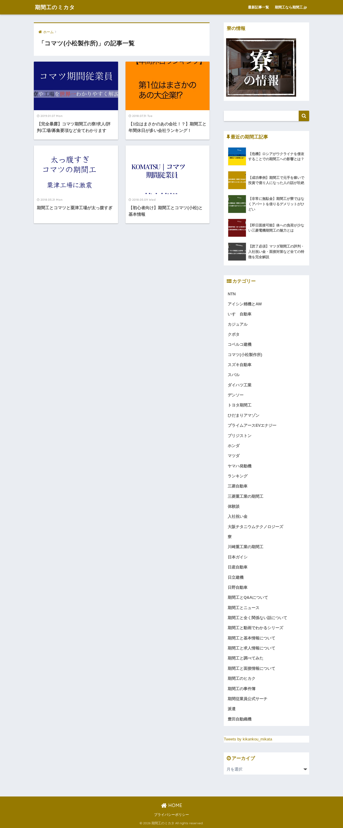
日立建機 (236, 577)
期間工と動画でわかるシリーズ (255, 628)
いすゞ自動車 (240, 314)
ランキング (238, 476)
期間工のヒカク (242, 678)
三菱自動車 (238, 486)
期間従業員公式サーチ (247, 699)
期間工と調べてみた (245, 658)
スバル (234, 375)
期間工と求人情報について (251, 648)
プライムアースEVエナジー (252, 425)
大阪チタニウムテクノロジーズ (255, 527)
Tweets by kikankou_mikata (248, 739)
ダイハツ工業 (240, 385)
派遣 (232, 709)
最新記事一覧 (258, 7)
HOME (174, 805)
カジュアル (238, 324)
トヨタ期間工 (240, 405)
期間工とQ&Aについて (248, 597)
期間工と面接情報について (251, 668)
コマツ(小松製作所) (245, 354)
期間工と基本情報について (251, 638)
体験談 (234, 506)
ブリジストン (240, 435)
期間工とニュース (243, 608)
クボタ (234, 334)
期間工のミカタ (55, 7)
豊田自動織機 (240, 719)
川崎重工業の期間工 (245, 547)
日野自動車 (238, 587)
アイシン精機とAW (245, 304)
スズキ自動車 (240, 365)
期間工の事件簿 (242, 689)
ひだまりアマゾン (243, 415)
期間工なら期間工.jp (291, 7)
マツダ (234, 456)
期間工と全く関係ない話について (257, 618)
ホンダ (234, 446)
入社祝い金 (238, 516)
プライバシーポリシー (171, 815)
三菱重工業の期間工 (245, 496)
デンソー (236, 395)
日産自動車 (238, 567)
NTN (232, 294)
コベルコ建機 (240, 344)
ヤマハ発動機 (240, 466)
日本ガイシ (238, 557)
